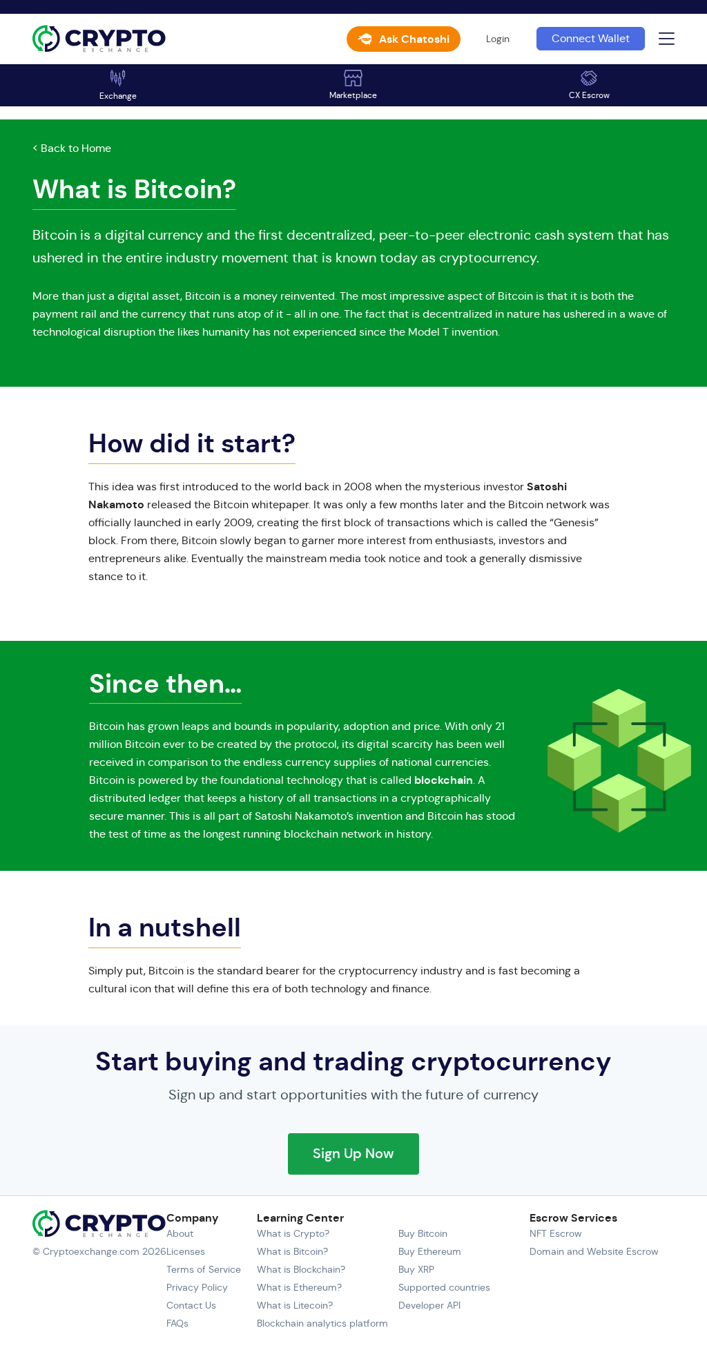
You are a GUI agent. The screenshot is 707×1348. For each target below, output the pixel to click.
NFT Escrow (556, 1233)
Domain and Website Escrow (594, 1251)
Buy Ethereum (429, 1251)
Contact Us (191, 1305)
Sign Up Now (353, 1153)
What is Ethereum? (299, 1287)
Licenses (185, 1251)
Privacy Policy (197, 1287)
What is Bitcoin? (292, 1251)
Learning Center (300, 1218)
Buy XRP (416, 1269)
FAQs (177, 1323)
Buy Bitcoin (422, 1233)
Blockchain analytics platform (322, 1323)
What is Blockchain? (301, 1269)
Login (498, 38)
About (179, 1233)
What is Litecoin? (295, 1305)
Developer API (429, 1305)
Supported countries (444, 1287)
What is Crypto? (293, 1233)
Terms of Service (203, 1269)
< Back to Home (71, 148)
